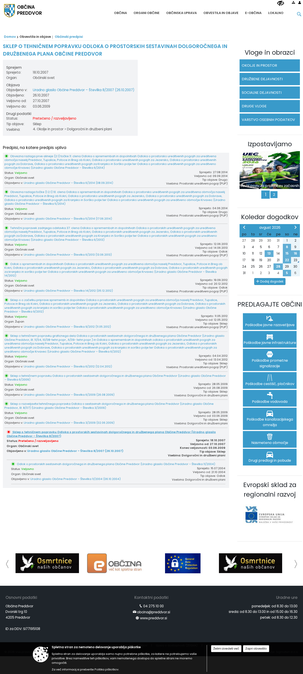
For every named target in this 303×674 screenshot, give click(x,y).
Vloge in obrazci (270, 52)
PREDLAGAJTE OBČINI (270, 304)
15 (287, 253)
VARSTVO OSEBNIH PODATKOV (268, 119)
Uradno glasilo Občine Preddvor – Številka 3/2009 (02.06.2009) (69, 423)
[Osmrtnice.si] (47, 563)
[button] (7, 564)
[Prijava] (299, 2)
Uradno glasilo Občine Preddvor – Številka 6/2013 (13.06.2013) (68, 255)
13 (269, 253)
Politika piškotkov (106, 669)
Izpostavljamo (270, 144)
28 (278, 266)
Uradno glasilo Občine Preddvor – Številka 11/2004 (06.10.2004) (75, 479)
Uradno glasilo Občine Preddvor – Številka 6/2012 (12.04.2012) (68, 366)
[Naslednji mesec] (295, 227)
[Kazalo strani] (293, 2)
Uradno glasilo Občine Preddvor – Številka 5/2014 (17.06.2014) (68, 219)
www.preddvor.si (153, 618)
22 (287, 260)
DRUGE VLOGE (254, 106)
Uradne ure (286, 597)
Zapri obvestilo (256, 648)
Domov (10, 36)
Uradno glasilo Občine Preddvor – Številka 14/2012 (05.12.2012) (68, 291)
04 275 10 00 (153, 606)
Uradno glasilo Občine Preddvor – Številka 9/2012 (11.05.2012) (67, 327)
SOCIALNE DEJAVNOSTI (261, 92)
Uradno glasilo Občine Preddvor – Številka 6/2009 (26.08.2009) (69, 395)
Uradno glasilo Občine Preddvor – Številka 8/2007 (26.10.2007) (83, 90)
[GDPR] (183, 563)
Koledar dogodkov (269, 217)
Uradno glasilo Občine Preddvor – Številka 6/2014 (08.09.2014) (68, 183)
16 (295, 253)
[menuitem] (120, 12)
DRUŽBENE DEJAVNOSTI (262, 79)
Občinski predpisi (69, 36)
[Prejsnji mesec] (244, 227)
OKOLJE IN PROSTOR (259, 65)
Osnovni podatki (21, 597)
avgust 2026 (269, 227)
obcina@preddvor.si (153, 612)
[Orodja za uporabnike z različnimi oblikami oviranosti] (280, 3)
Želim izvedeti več (226, 648)
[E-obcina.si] (115, 563)
